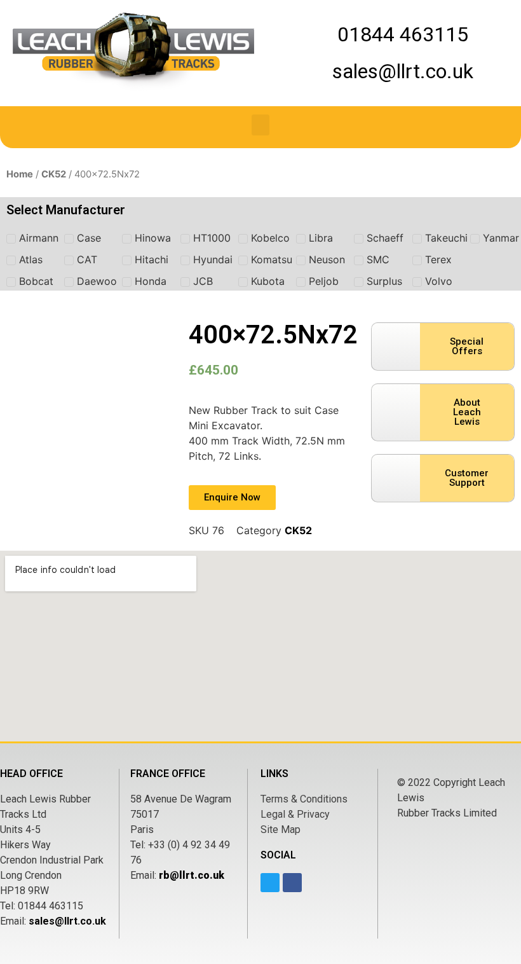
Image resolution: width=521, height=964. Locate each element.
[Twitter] (270, 882)
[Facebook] (292, 882)
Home (19, 174)
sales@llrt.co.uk (67, 921)
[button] (260, 124)
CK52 (53, 174)
